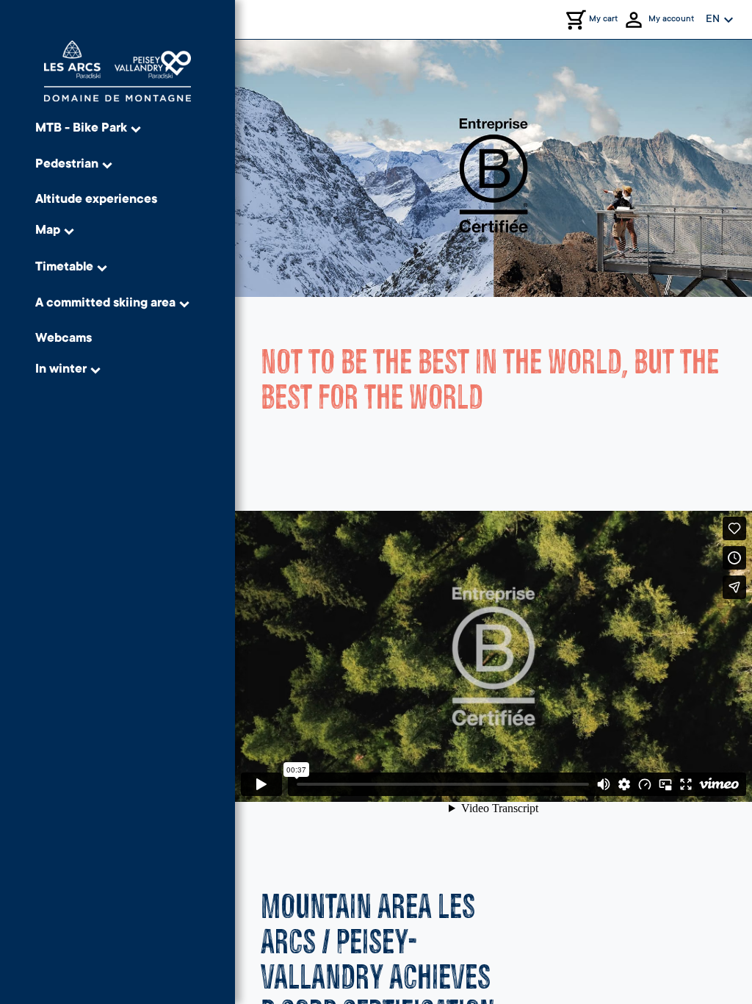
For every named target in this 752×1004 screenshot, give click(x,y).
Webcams (63, 339)
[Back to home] (117, 70)
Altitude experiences (96, 200)
